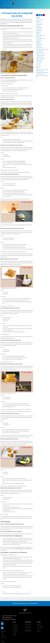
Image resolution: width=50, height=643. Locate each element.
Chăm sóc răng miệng (39, 38)
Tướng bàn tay (38, 52)
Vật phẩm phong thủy (39, 58)
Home (30, 1)
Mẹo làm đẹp (38, 30)
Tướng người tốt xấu (39, 55)
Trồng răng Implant (39, 47)
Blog (31, 5)
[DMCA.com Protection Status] (28, 630)
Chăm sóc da (38, 22)
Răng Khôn (38, 43)
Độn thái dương (38, 27)
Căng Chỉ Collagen (39, 19)
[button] (37, 15)
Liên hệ (35, 5)
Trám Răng (38, 46)
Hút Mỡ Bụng (38, 29)
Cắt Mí (37, 21)
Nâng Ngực (38, 33)
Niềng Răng (38, 41)
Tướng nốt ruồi (38, 57)
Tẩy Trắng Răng (38, 44)
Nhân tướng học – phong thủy (41, 49)
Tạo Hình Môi (38, 61)
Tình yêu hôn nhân (39, 50)
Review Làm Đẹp (39, 60)
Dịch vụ (34, 1)
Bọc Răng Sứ (38, 36)
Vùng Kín (37, 64)
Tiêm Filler (38, 63)
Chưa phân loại (38, 24)
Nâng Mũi (37, 32)
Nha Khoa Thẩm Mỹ (39, 35)
